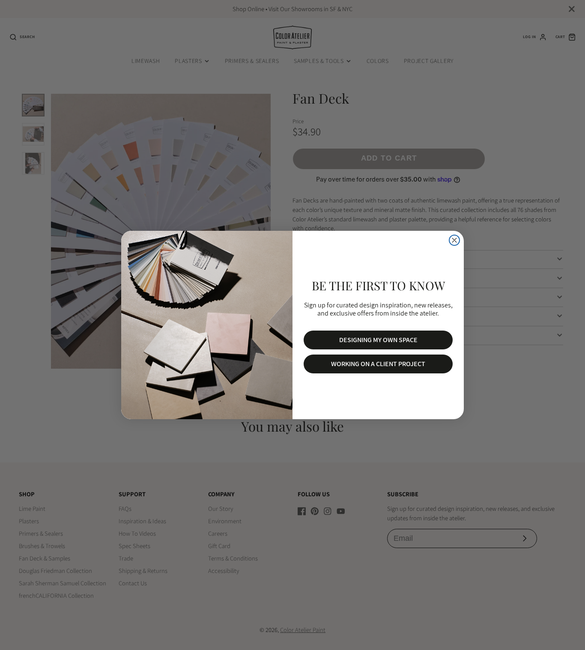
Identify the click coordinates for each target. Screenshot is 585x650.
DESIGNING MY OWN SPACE (378, 340)
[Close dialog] (454, 240)
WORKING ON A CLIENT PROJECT (378, 364)
